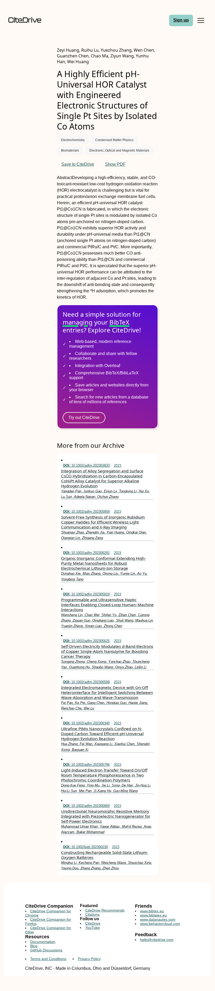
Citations (92, 914)
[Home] (31, 20)
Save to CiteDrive (77, 164)
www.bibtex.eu (152, 911)
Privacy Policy (89, 959)
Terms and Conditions (48, 959)
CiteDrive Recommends (105, 910)
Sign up (181, 20)
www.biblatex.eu (153, 915)
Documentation (42, 942)
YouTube (92, 927)
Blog (33, 946)
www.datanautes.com (157, 919)
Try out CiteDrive (84, 417)
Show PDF (115, 164)
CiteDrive (92, 923)
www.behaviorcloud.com (160, 924)
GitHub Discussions (46, 950)
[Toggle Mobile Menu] (201, 20)
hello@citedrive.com (157, 940)
